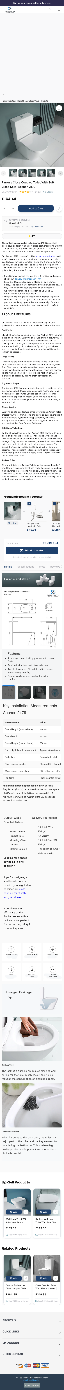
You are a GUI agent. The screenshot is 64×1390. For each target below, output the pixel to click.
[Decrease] (4, 208)
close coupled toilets (46, 256)
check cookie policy (32, 1380)
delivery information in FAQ (27, 279)
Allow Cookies (32, 1385)
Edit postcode (37, 226)
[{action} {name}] (37, 511)
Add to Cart (36, 208)
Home (4, 101)
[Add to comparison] (59, 208)
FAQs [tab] (42, 566)
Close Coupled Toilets (38, 101)
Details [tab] (8, 566)
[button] (32, 1321)
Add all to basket (34, 550)
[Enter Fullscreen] (59, 108)
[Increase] (13, 208)
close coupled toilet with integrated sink (15, 892)
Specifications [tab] (25, 566)
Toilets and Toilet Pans (18, 101)
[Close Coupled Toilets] (3, 95)
